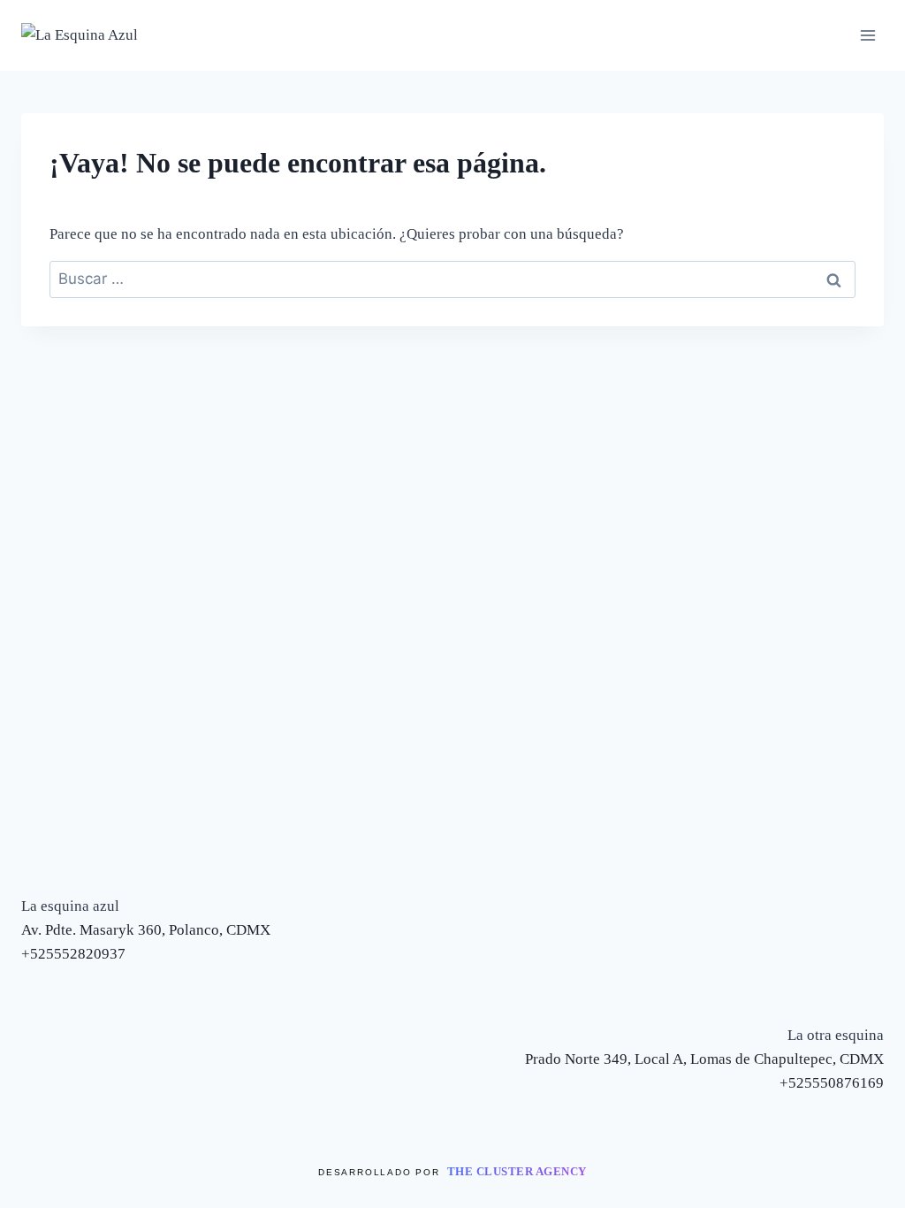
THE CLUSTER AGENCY (517, 1171)
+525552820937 (73, 953)
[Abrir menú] (867, 35)
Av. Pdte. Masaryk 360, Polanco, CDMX (145, 929)
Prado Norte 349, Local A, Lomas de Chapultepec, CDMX (704, 1059)
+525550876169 (832, 1082)
